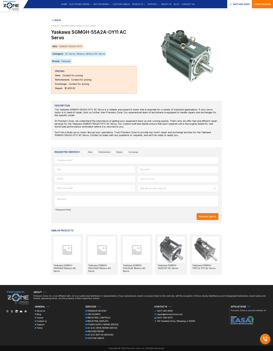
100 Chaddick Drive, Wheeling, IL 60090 (176, 321)
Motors (81, 53)
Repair (119, 152)
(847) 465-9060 (241, 4)
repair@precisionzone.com (170, 314)
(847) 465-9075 (165, 317)
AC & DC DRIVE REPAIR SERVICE (102, 328)
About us (166, 4)
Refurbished (104, 152)
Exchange (133, 152)
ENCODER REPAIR (95, 331)
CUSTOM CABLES (121, 4)
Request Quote (207, 216)
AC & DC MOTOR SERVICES (100, 334)
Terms (40, 328)
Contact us (188, 4)
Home (64, 4)
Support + (153, 4)
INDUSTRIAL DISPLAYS (97, 321)
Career (40, 317)
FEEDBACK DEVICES (96, 311)
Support (40, 324)
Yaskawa (66, 61)
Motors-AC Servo (95, 53)
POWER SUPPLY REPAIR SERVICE (103, 324)
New (90, 152)
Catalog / (56, 26)
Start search (262, 4)
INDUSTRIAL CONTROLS (98, 317)
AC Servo (70, 53)
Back (58, 20)
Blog (176, 4)
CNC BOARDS (93, 314)
